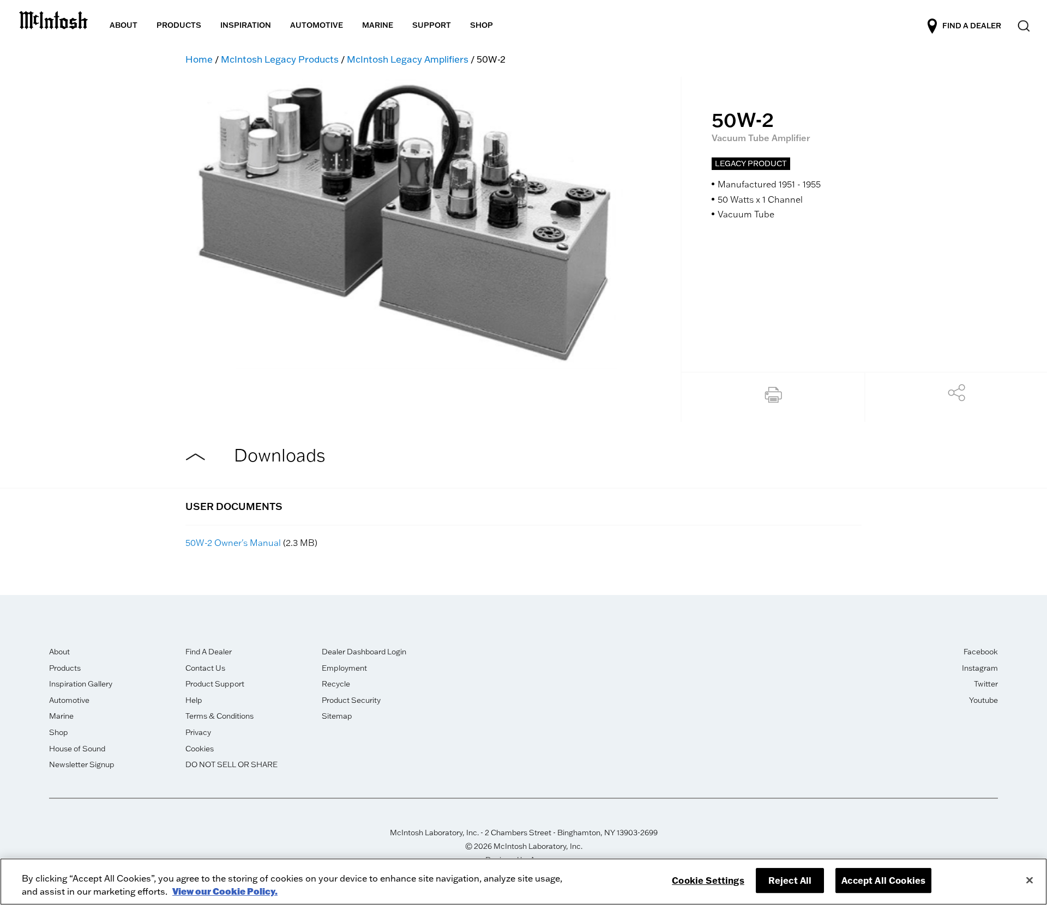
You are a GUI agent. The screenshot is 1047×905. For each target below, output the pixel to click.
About (59, 652)
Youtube (983, 700)
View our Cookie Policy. (225, 891)
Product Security (351, 700)
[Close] (1030, 880)
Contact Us (205, 668)
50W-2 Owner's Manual (233, 542)
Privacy (198, 732)
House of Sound (77, 749)
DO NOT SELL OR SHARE (231, 764)
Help (193, 700)
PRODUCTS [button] (179, 25)
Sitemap (337, 716)
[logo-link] (53, 18)
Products (65, 668)
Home (199, 59)
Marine (61, 716)
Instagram (980, 668)
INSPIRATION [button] (245, 25)
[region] (523, 881)
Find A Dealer (208, 652)
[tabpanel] (405, 223)
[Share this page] (956, 395)
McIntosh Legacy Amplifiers (407, 59)
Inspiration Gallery (80, 684)
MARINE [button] (377, 25)
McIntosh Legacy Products (280, 59)
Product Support (214, 684)
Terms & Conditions (219, 716)
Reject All (790, 880)
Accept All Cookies (883, 880)
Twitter (986, 684)
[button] (773, 397)
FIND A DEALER (971, 26)
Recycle (336, 684)
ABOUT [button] (123, 25)
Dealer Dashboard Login (364, 652)
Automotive (69, 700)
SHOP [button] (481, 25)
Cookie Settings (708, 880)
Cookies (199, 749)
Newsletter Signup (82, 764)
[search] (1023, 26)
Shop (58, 732)
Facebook (981, 652)
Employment (344, 668)
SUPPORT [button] (431, 25)
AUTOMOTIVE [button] (316, 25)
